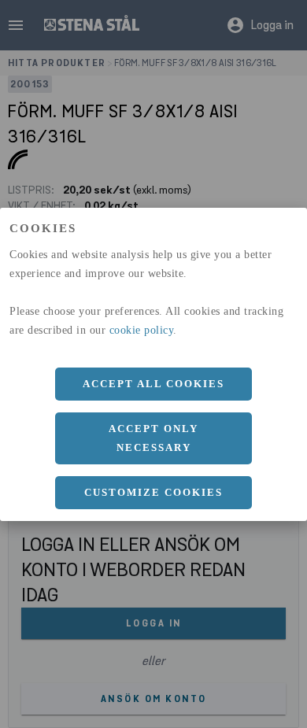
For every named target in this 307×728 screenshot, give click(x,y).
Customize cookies (153, 492)
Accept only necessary (153, 438)
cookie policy (141, 330)
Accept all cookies (153, 384)
